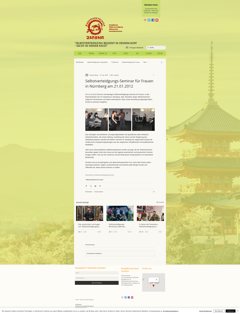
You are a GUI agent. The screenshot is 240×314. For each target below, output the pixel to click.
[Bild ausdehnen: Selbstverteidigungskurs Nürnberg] (96, 119)
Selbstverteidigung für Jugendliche (97, 62)
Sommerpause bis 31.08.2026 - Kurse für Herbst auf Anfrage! (151, 10)
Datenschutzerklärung (81, 307)
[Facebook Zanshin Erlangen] (153, 20)
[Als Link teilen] (100, 186)
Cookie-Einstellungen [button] (205, 311)
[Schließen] (238, 311)
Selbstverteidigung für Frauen (131, 62)
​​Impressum (78, 304)
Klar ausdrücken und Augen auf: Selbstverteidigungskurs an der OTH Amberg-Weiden (89, 225)
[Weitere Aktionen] (153, 75)
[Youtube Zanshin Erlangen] (157, 20)
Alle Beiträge (79, 62)
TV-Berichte (114, 62)
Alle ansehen (160, 202)
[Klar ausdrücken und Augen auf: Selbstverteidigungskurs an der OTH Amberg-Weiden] (89, 213)
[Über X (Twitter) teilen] (91, 186)
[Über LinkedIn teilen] (95, 186)
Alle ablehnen (219, 311)
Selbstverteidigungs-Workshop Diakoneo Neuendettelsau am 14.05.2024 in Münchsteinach (117, 225)
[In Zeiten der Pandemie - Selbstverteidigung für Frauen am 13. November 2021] (150, 213)
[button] (162, 62)
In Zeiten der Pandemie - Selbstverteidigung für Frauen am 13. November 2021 (149, 225)
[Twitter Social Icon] (149, 20)
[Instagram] (145, 20)
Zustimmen (230, 311)
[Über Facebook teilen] (86, 186)
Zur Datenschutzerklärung (170, 311)
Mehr (145, 62)
